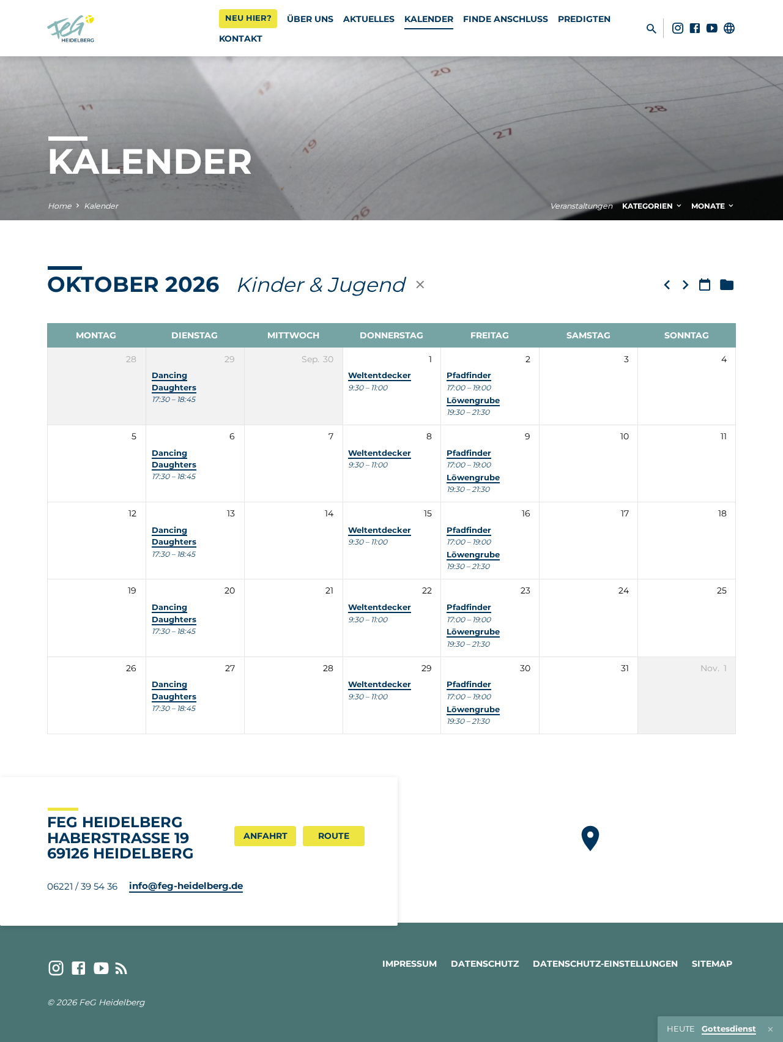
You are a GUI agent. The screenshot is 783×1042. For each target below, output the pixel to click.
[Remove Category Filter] (420, 284)
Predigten (584, 19)
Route (333, 835)
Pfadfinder (469, 375)
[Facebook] (695, 28)
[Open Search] (651, 29)
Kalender (428, 19)
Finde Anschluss (505, 19)
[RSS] (121, 968)
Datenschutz (485, 964)
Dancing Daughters (174, 536)
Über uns (310, 19)
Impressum (409, 964)
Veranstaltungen (581, 205)
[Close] (770, 1029)
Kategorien (648, 205)
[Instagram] (678, 28)
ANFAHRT (265, 835)
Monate (709, 205)
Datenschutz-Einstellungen (605, 964)
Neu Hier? (248, 18)
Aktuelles (369, 19)
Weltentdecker (379, 375)
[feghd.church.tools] (729, 28)
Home (60, 205)
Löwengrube (473, 400)
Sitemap (712, 964)
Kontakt (240, 38)
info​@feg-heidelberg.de (186, 885)
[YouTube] (712, 28)
